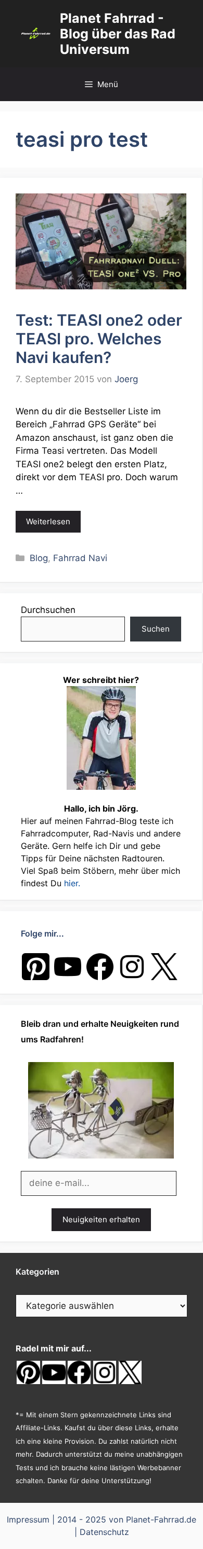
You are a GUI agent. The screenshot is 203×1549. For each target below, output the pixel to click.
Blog (39, 558)
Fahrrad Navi (80, 558)
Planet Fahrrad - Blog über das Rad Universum (117, 33)
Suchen (156, 629)
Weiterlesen (48, 521)
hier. (72, 883)
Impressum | (32, 1519)
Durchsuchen (48, 610)
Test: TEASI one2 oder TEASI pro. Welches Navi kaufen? (99, 339)
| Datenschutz (101, 1532)
